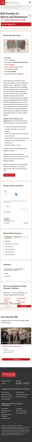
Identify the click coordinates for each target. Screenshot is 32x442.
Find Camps (4, 408)
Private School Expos (22, 394)
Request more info (9, 175)
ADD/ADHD (7, 241)
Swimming (7, 276)
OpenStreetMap (14, 201)
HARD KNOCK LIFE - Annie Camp (11, 346)
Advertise (19, 381)
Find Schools (5, 392)
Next (30, 324)
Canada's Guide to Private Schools (15, 389)
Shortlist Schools (6, 394)
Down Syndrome (9, 246)
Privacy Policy (4, 434)
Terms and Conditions (13, 433)
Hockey (6, 273)
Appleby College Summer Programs (11, 8)
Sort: (4, 206)
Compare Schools (6, 397)
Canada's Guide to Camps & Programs (12, 404)
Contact (3, 383)
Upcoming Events (21, 411)
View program (16, 359)
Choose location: (24, 209)
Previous (26, 324)
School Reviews (6, 399)
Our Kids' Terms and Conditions (7, 427)
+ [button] (5, 191)
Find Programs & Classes (6, 411)
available (19, 74)
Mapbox (9, 202)
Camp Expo (19, 408)
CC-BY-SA (25, 201)
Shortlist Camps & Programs (6, 415)
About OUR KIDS (6, 381)
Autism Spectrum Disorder (11, 244)
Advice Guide (20, 392)
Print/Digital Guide (21, 397)
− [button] (5, 193)
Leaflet (5, 201)
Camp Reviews (5, 418)
